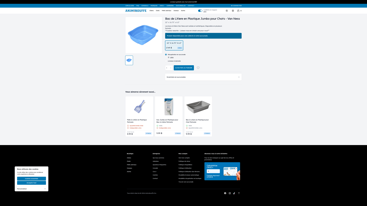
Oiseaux (176, 10)
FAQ (137, 6)
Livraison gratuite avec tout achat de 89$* (183, 2)
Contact (191, 6)
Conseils (144, 6)
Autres (183, 10)
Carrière (170, 6)
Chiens (151, 10)
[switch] (200, 11)
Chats (158, 10)
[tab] (129, 60)
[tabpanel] (143, 35)
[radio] (174, 45)
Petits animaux (166, 10)
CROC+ (162, 6)
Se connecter (236, 6)
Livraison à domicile (174, 61)
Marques (154, 6)
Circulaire (129, 6)
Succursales (181, 6)
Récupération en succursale (177, 54)
